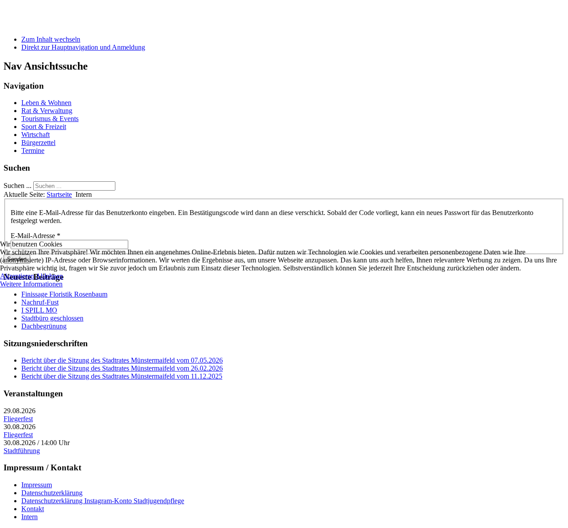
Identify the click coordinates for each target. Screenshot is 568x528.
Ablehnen (49, 276)
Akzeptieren (17, 276)
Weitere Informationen (31, 284)
